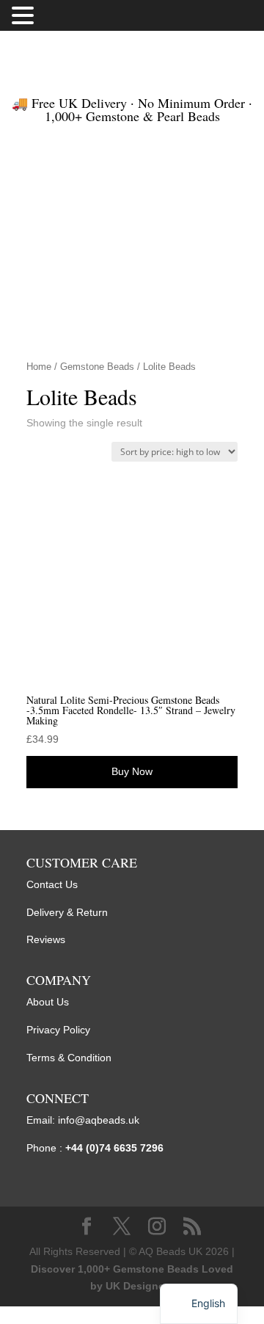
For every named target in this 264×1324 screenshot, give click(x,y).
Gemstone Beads (97, 366)
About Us (47, 1002)
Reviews (45, 939)
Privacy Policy (58, 1030)
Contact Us (52, 884)
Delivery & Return (67, 912)
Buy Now (132, 771)
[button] (25, 17)
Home (38, 366)
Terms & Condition (68, 1057)
